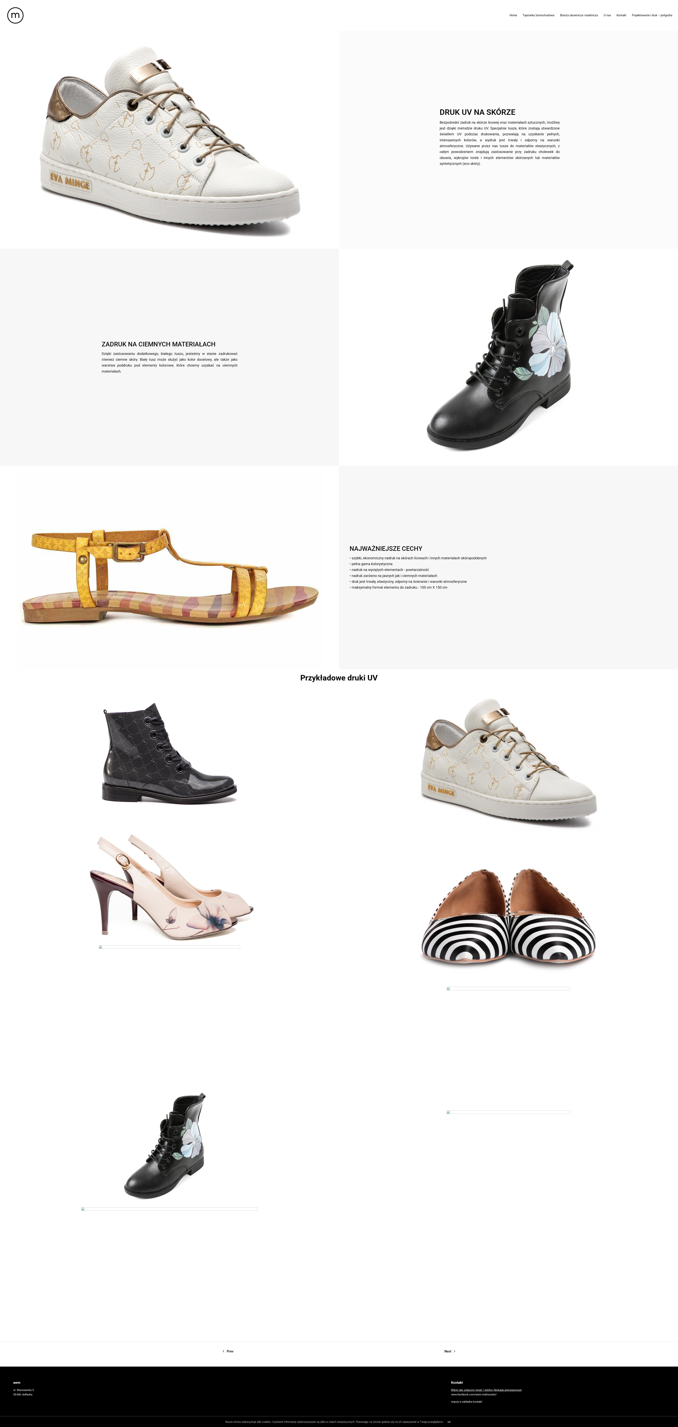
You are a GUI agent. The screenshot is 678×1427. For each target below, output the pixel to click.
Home (513, 15)
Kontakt (621, 15)
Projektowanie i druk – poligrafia (652, 15)
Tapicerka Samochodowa (538, 15)
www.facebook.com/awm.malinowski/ (474, 1394)
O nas (607, 15)
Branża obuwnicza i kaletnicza (579, 15)
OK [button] (449, 1422)
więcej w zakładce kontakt (466, 1401)
